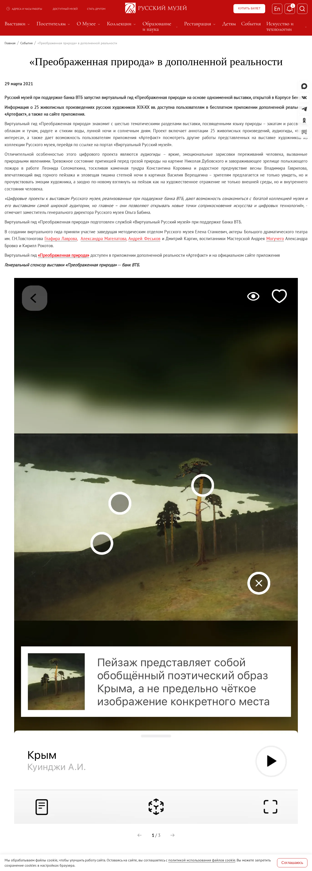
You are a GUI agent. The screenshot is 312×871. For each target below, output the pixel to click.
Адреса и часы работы (27, 8)
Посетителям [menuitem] (54, 23)
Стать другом (96, 8)
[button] (139, 835)
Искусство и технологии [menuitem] (286, 26)
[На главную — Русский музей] (156, 9)
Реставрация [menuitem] (200, 23)
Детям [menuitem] (229, 23)
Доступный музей (65, 8)
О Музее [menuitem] (89, 23)
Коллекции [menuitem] (122, 23)
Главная (10, 43)
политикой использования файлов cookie (201, 860)
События (26, 43)
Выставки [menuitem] (18, 23)
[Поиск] (302, 9)
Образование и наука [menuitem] (161, 26)
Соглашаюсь (292, 863)
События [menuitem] (251, 23)
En (277, 8)
